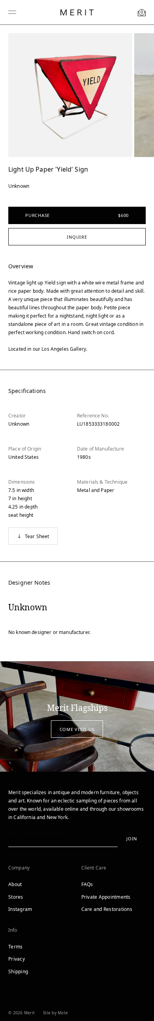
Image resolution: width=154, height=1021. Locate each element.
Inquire (77, 237)
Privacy (16, 959)
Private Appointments (106, 897)
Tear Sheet (37, 536)
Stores (15, 897)
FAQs (87, 884)
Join (131, 838)
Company (19, 867)
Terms (15, 946)
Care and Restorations (106, 909)
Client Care (94, 867)
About (15, 884)
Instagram (20, 909)
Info (12, 930)
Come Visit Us (77, 729)
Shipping (18, 971)
